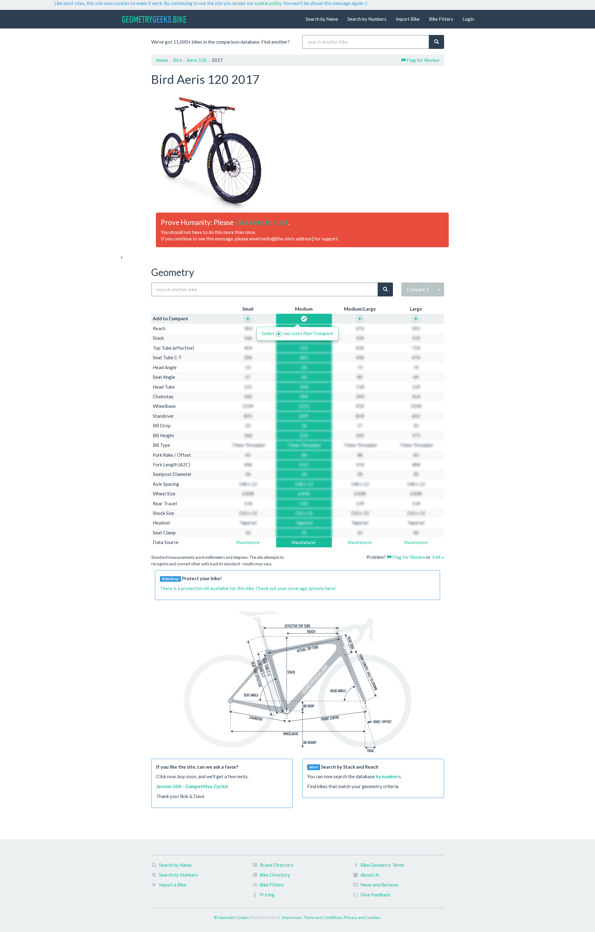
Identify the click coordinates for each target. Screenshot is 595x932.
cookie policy (268, 3)
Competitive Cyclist (206, 786)
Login (468, 19)
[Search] (436, 42)
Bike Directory (275, 875)
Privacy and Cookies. (362, 917)
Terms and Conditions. (323, 917)
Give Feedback (375, 894)
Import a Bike (172, 884)
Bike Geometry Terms (382, 865)
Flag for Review (422, 60)
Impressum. (292, 917)
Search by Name (322, 19)
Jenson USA (169, 786)
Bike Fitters (441, 19)
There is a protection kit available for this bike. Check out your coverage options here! (248, 588)
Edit (437, 557)
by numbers (388, 776)
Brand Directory (276, 865)
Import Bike (408, 19)
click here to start (261, 222)
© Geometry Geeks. (232, 917)
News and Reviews (379, 884)
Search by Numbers (366, 19)
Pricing (267, 894)
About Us (369, 875)
